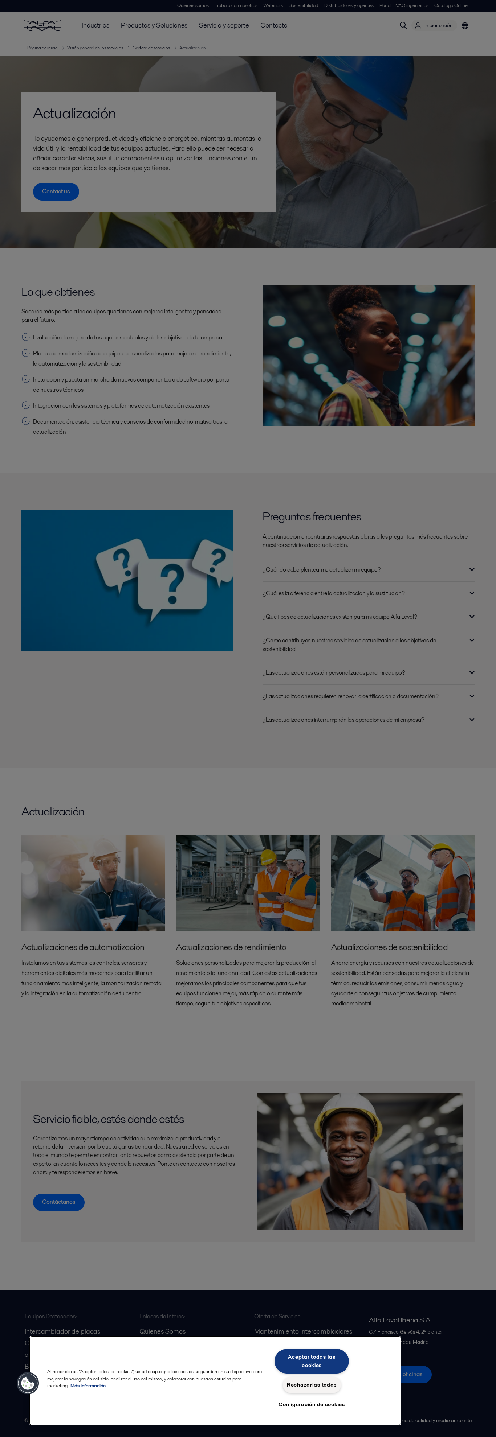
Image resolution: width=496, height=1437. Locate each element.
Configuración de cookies (312, 1404)
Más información (88, 1386)
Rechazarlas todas (312, 1384)
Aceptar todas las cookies (311, 1361)
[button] (28, 1383)
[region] (215, 1380)
